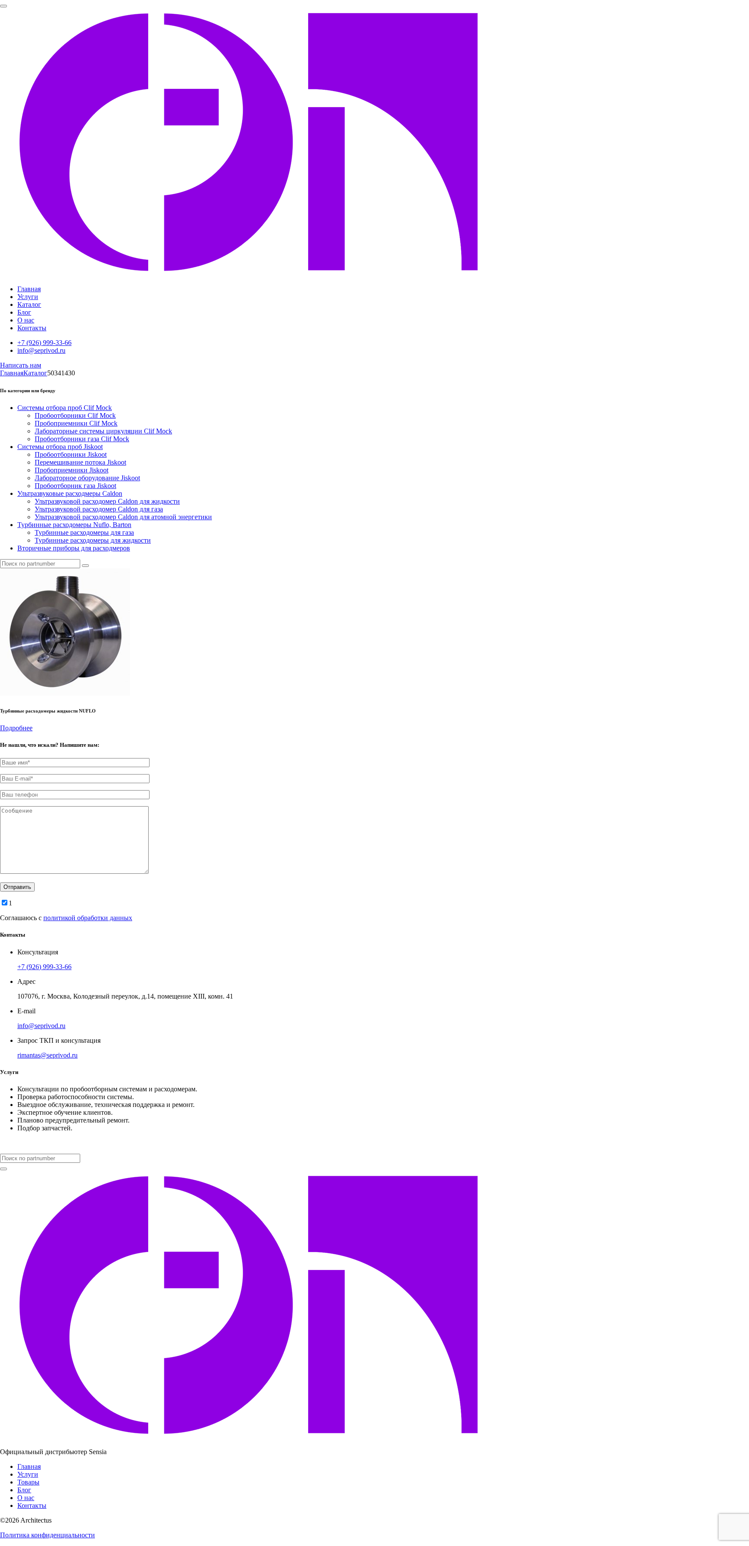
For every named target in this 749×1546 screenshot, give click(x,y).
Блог (24, 312)
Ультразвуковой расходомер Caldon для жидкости (107, 501)
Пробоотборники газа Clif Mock (82, 439)
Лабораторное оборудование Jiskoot (87, 478)
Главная (29, 289)
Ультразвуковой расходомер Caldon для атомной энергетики (123, 517)
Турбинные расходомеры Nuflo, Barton (74, 524)
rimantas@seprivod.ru (47, 1055)
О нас (25, 320)
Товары (28, 1482)
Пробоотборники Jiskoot (71, 454)
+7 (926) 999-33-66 (44, 342)
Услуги (27, 296)
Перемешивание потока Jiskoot (80, 462)
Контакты (31, 328)
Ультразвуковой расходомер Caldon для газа (99, 509)
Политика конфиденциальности (47, 1535)
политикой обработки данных (87, 917)
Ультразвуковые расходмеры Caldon (69, 493)
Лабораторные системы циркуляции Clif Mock (103, 431)
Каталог (29, 304)
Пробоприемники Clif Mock (76, 423)
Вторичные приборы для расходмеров (73, 548)
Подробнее (16, 728)
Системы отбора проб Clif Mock (64, 407)
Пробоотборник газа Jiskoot (75, 485)
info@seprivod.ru (41, 350)
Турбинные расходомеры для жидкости (93, 540)
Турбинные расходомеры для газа (84, 532)
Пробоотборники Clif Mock (75, 415)
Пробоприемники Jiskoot (71, 470)
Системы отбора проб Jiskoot (60, 446)
